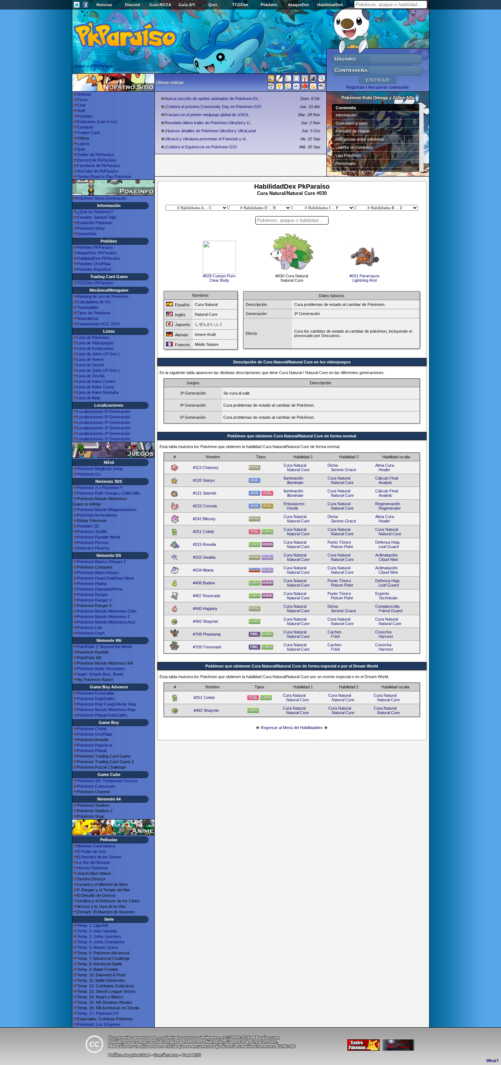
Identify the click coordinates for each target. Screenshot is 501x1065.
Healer (384, 469)
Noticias (104, 5)
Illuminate (295, 482)
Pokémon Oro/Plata (94, 734)
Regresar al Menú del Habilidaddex (292, 727)
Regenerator (390, 508)
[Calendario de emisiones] (313, 79)
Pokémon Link (89, 627)
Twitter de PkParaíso (95, 154)
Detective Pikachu (93, 548)
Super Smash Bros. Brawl (100, 674)
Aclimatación (386, 555)
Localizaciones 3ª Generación (103, 428)
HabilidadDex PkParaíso (98, 258)
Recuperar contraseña (388, 87)
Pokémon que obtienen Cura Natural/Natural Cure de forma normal (291, 436)
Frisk (335, 636)
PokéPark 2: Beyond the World (104, 646)
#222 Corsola (205, 506)
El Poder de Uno (91, 851)
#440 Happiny (205, 608)
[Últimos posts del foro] (279, 80)
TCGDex (240, 5)
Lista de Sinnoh (90, 365)
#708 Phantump (207, 634)
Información (346, 115)
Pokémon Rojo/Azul (94, 745)
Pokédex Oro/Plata (94, 264)
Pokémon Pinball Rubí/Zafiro (102, 715)
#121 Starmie (204, 493)
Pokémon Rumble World (98, 537)
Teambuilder (88, 307)
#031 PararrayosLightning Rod (365, 278)
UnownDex (87, 234)
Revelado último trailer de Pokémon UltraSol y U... (209, 123)
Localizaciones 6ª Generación (103, 411)
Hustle (292, 508)
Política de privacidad (129, 1055)
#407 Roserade (206, 595)
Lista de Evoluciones (95, 348)
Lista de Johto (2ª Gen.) (98, 354)
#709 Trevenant (207, 647)
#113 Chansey (206, 467)
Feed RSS (191, 1055)
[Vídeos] (271, 88)
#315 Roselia (204, 544)
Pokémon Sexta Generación (101, 198)
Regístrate (355, 87)
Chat (81, 105)
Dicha (333, 465)
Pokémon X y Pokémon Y (99, 487)
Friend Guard (390, 611)
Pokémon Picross (93, 542)
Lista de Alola (88, 398)
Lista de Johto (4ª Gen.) (98, 370)
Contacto (85, 127)
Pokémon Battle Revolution (101, 668)
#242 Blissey (204, 519)
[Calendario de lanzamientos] (296, 80)
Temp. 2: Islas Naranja (97, 931)
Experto (382, 593)
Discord (132, 5)
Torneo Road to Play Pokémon (104, 176)
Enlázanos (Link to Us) (97, 121)
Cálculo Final (386, 478)
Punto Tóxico (339, 542)
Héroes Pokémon (92, 868)
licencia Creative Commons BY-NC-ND (259, 1046)
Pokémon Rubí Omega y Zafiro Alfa (108, 493)
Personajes (346, 163)
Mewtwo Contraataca (96, 846)
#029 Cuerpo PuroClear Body (219, 278)
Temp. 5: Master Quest (97, 947)
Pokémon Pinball (91, 750)
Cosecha (383, 632)
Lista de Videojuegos (95, 343)
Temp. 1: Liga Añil (92, 925)
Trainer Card (88, 132)
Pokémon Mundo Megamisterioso (106, 509)
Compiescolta (387, 606)
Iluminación (293, 478)
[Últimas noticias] (271, 79)
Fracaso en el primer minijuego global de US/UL (207, 114)
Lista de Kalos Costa (95, 387)
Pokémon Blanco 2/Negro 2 (101, 561)
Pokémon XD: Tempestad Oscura (107, 781)
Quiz (212, 5)
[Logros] (313, 88)
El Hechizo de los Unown (99, 857)
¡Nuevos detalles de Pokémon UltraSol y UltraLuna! (210, 131)
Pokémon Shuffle (92, 531)
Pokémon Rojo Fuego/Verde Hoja (106, 704)
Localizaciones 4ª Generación (103, 422)
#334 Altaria (203, 570)
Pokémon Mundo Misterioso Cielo (106, 611)
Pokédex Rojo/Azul (94, 269)
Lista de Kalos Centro (96, 381)
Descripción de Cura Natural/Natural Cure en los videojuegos (292, 362)
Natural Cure (298, 469)
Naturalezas (88, 318)
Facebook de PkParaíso (98, 165)
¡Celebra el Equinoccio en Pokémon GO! (201, 147)
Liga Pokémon (348, 155)
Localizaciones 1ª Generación (103, 439)
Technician (388, 598)
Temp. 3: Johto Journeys (99, 936)
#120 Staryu (204, 480)
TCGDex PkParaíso (95, 283)
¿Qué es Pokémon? (95, 212)
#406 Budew (204, 583)
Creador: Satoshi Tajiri (96, 217)
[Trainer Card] (305, 88)
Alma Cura (384, 465)
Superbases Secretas (355, 171)
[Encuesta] (322, 88)
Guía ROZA (160, 5)
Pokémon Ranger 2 (94, 600)
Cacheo (334, 632)
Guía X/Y (187, 5)
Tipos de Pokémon (93, 313)
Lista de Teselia (91, 376)
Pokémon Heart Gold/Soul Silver (105, 578)
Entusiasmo (294, 504)
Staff (81, 110)
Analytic (385, 482)
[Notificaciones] (279, 88)
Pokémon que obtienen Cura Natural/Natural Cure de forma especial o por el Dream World (291, 666)
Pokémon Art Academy (97, 515)
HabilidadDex (330, 5)
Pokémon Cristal (91, 728)
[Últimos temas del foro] (288, 80)
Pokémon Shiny (91, 228)
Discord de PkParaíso (96, 160)
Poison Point (342, 546)
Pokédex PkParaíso (95, 247)
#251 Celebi (203, 531)
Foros (82, 99)
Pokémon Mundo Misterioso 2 (103, 616)
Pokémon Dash (91, 633)
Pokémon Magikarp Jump (99, 468)
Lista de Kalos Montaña (97, 392)
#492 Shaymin (205, 621)
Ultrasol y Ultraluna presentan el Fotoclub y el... (207, 139)
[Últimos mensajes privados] (296, 88)
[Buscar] (322, 80)
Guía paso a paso (351, 123)
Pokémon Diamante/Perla (99, 589)
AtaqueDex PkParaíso (97, 253)
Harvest (386, 636)
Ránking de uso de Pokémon (102, 296)
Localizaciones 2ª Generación (103, 433)
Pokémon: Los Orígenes (99, 1024)
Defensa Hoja (387, 542)
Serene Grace (343, 469)
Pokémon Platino (92, 583)
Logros (83, 143)
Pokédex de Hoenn (353, 131)
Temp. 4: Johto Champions (101, 942)
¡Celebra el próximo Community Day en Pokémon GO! (213, 106)
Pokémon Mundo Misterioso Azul (106, 622)
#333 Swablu (204, 557)
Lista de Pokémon (93, 337)
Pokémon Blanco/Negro (98, 572)
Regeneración (387, 504)
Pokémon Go (88, 474)
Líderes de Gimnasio (354, 147)
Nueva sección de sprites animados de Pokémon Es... (213, 98)
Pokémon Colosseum (96, 786)
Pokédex (269, 5)
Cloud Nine (388, 559)
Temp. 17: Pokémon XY (98, 1013)
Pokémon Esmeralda (95, 693)
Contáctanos (165, 1055)
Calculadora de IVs (94, 302)
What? (492, 1060)
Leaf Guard (389, 546)
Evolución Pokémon (94, 223)
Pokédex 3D (88, 526)
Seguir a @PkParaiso (93, 66)
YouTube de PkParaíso (97, 171)
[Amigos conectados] (288, 88)
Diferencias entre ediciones (360, 139)
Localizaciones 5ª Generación (103, 417)
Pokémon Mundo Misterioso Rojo (106, 709)
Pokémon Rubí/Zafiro (96, 698)
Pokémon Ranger (92, 594)
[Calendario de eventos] (305, 80)
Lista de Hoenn (90, 359)
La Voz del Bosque (93, 862)
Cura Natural (295, 465)
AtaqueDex (298, 5)
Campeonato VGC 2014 (98, 324)
